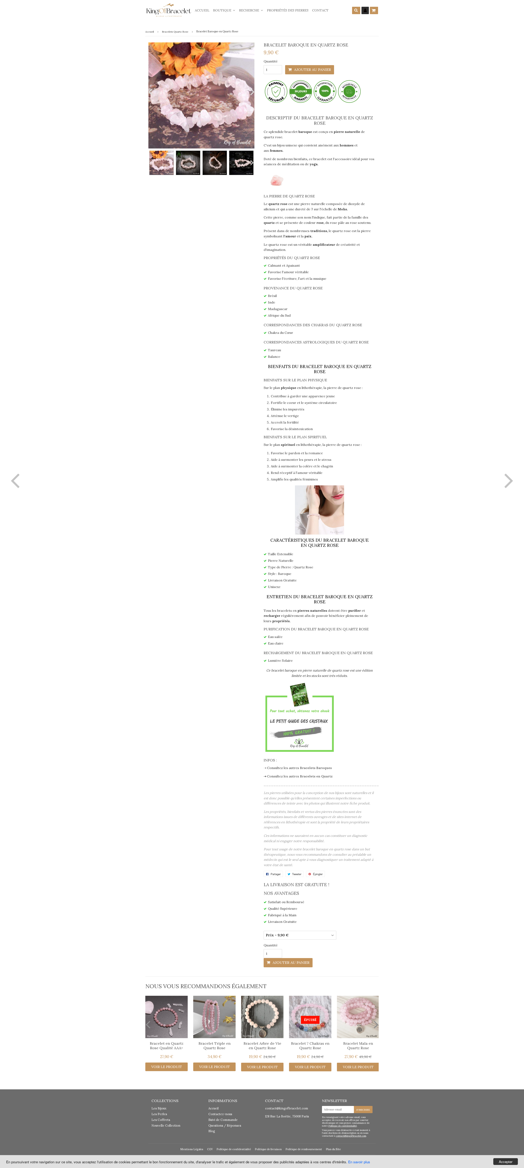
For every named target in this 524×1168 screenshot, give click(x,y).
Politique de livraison (268, 1149)
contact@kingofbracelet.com (286, 1108)
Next (251, 91)
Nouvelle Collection (165, 1125)
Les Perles (159, 1114)
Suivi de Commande (223, 1120)
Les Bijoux (158, 1108)
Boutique (222, 10)
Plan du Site (333, 1149)
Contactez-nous (220, 1114)
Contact (320, 10)
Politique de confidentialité (342, 1125)
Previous (151, 91)
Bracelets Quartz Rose (175, 31)
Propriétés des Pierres (287, 10)
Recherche (249, 10)
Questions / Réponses (224, 1125)
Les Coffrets (160, 1120)
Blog (211, 1131)
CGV (210, 1149)
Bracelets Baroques (316, 768)
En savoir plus (359, 1161)
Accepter (506, 1161)
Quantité (271, 61)
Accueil (202, 10)
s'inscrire (363, 1109)
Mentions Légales (191, 1149)
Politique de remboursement (304, 1149)
